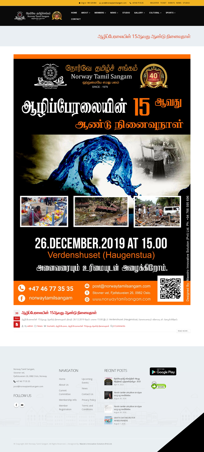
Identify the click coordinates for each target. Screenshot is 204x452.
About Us (64, 384)
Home (74, 12)
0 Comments (119, 326)
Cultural (154, 12)
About (84, 12)
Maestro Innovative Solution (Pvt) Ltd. (96, 444)
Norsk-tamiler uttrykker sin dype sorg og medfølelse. (128, 394)
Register (154, 3)
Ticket (163, 3)
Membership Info (68, 399)
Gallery (138, 12)
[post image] (102, 179)
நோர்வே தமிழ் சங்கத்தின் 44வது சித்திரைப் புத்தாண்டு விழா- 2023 (127, 380)
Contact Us (87, 394)
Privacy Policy (89, 399)
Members (99, 12)
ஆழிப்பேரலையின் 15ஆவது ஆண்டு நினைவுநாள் (59, 312)
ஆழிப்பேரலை (61, 326)
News (178, 3)
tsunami (51, 326)
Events (171, 3)
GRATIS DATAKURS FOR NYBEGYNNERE (124, 419)
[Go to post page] (108, 381)
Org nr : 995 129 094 (88, 3)
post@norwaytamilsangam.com (114, 3)
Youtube (22, 405)
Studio (126, 12)
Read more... (183, 331)
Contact (76, 19)
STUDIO (186, 3)
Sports (169, 12)
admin (30, 326)
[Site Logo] (39, 16)
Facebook (16, 405)
